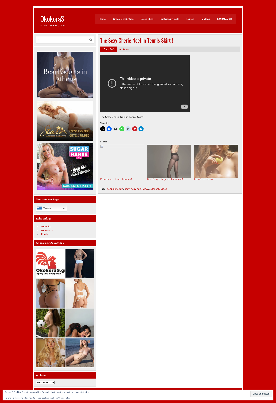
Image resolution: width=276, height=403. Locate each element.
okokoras (124, 49)
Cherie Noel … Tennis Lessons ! (116, 179)
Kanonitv (46, 226)
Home (102, 18)
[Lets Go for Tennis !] (216, 161)
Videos (206, 18)
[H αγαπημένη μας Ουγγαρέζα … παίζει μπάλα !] (50, 323)
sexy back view (139, 188)
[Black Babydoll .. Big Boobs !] (79, 323)
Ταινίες (44, 234)
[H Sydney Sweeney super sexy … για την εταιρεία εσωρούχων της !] (50, 353)
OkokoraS (52, 18)
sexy (127, 188)
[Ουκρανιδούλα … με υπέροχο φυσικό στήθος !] (79, 353)
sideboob (154, 188)
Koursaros (47, 230)
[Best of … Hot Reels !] (50, 263)
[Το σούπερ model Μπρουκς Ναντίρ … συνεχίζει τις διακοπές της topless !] (79, 263)
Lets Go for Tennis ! (204, 179)
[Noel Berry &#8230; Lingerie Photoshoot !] (169, 161)
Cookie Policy (64, 398)
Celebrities (147, 18)
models (119, 188)
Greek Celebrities (123, 18)
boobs (110, 188)
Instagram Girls (170, 18)
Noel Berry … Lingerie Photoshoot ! (165, 179)
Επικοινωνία (224, 18)
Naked (190, 18)
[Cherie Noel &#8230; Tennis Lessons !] (122, 161)
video (164, 188)
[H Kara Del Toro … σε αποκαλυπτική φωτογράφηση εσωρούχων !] (79, 293)
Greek (46, 208)
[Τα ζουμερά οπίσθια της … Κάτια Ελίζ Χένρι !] (50, 293)
